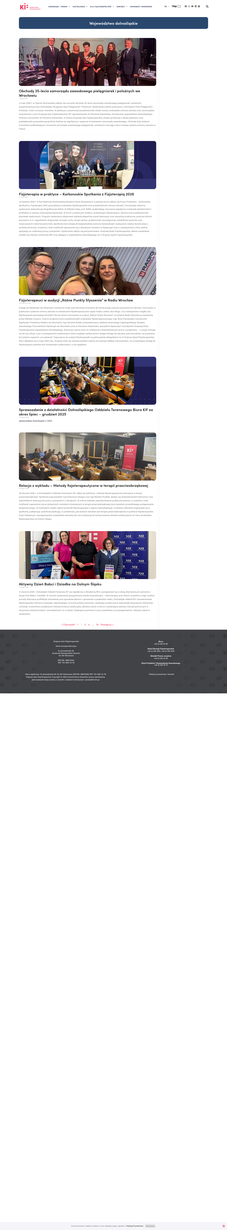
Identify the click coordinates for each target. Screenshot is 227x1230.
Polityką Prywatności (135, 1226)
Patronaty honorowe (141, 6)
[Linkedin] (196, 6)
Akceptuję (150, 1226)
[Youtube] (192, 6)
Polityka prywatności (157, 674)
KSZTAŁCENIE (79, 6)
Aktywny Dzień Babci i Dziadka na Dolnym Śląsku (60, 583)
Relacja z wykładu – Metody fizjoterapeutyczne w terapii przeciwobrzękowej (83, 485)
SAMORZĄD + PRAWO (58, 6)
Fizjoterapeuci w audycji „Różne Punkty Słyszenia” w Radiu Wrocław (76, 299)
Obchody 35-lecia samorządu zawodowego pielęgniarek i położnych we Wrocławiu (79, 93)
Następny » (107, 624)
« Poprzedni (68, 624)
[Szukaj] (207, 6)
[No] (223, 1226)
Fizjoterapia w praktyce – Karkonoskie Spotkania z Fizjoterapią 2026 (76, 193)
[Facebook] (186, 6)
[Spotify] (199, 6)
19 (97, 624)
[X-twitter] (189, 6)
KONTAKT (121, 6)
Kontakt (170, 674)
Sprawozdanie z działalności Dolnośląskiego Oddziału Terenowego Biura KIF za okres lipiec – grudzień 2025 (86, 412)
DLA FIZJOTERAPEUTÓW (100, 6)
